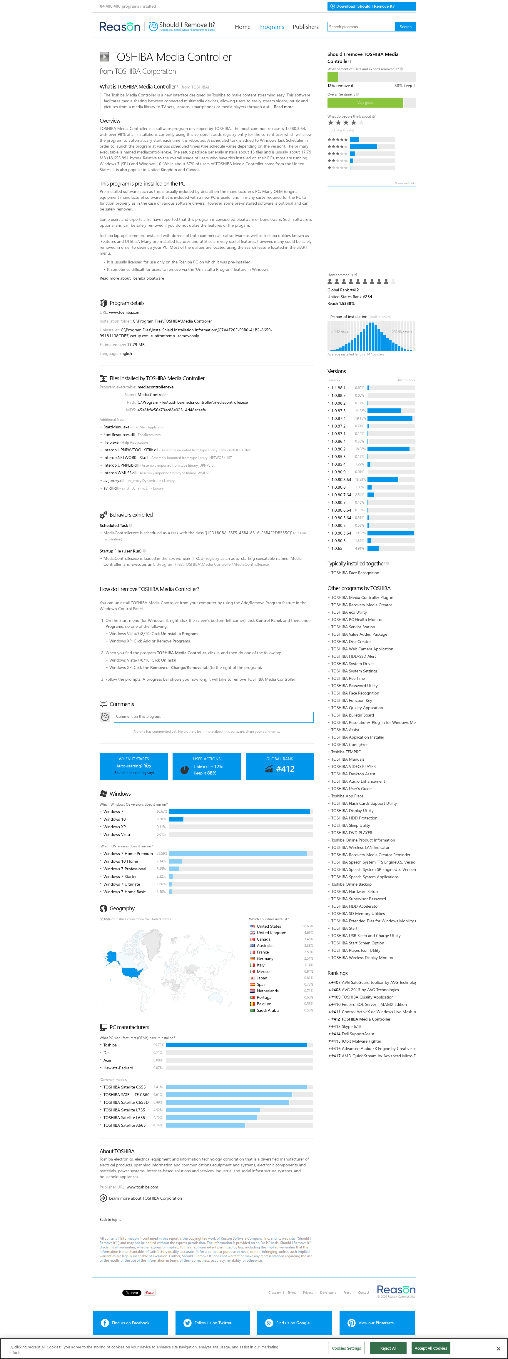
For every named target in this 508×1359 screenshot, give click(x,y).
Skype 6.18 (352, 1026)
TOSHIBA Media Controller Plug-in (362, 597)
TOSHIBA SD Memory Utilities (358, 913)
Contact (363, 1292)
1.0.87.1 (338, 433)
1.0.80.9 (338, 472)
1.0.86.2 (338, 449)
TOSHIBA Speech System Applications (365, 876)
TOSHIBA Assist (345, 729)
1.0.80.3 (338, 540)
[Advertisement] (371, 224)
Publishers (306, 26)
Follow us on (213, 1322)
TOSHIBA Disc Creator (351, 641)
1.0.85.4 (338, 464)
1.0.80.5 (338, 525)
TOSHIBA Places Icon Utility (355, 950)
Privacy (308, 1292)
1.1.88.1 (338, 387)
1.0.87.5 (338, 410)
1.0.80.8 (338, 487)
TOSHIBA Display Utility (352, 810)
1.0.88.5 (338, 395)
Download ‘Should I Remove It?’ (365, 6)
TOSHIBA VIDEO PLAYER (353, 766)
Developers (328, 1292)
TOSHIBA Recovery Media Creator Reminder (370, 854)
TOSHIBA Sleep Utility (350, 825)
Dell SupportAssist (358, 1033)
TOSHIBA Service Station (353, 627)
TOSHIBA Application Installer (357, 737)
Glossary (274, 1292)
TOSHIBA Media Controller (365, 1019)
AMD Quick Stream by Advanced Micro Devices (384, 1056)
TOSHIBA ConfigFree (349, 744)
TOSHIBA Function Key (351, 700)
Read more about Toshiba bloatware (132, 278)
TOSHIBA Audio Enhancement (358, 781)
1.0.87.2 (338, 426)
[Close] (498, 1348)
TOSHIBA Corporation (145, 71)
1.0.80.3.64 (341, 533)
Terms (292, 1292)
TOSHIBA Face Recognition (355, 572)
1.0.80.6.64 (341, 510)
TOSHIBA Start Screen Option (357, 943)
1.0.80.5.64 (341, 517)
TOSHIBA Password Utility (354, 685)
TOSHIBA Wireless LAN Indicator (360, 847)
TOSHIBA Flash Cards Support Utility (364, 803)
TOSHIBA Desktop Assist (353, 774)
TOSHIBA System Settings (354, 671)
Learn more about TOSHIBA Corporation (145, 1198)
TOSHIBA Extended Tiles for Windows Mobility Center (379, 921)
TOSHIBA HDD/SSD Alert (353, 656)
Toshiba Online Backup (351, 884)
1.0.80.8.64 (341, 479)
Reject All (388, 1347)
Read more (283, 106)
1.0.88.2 (338, 403)
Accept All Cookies (431, 1347)
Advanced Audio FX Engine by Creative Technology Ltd (391, 1048)
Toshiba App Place (347, 796)
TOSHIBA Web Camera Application (362, 649)
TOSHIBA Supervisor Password (358, 898)
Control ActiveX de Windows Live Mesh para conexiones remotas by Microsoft (412, 1011)
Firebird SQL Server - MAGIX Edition (374, 1004)
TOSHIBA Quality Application (357, 707)
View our (376, 1322)
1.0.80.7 (338, 502)
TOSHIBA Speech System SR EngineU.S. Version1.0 (376, 869)
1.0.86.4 (338, 441)
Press (347, 1292)
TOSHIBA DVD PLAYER (351, 832)
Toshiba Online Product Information (363, 840)
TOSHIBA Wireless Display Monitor (362, 957)
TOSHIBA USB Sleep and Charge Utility (366, 935)
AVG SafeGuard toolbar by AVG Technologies (382, 982)
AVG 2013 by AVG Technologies (370, 989)
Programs (271, 26)
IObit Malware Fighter (361, 1041)
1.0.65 (336, 548)
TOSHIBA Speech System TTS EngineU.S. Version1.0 (377, 862)
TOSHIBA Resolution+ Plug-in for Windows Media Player (382, 722)
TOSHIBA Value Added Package (359, 634)
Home (242, 26)
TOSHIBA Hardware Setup (354, 891)
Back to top (108, 1219)
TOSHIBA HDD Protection (354, 818)
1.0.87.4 (338, 418)
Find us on (130, 1322)
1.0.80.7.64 (341, 494)
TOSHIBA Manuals (347, 759)
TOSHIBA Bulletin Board (352, 715)
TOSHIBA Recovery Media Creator (361, 604)
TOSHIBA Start (344, 928)
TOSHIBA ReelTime (348, 678)
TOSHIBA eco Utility (349, 612)
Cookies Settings (346, 1347)
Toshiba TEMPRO (346, 751)
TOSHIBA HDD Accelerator (355, 906)
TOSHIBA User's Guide (351, 788)
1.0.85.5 (338, 456)
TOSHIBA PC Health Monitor (357, 619)
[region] (254, 1348)
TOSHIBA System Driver (352, 663)
